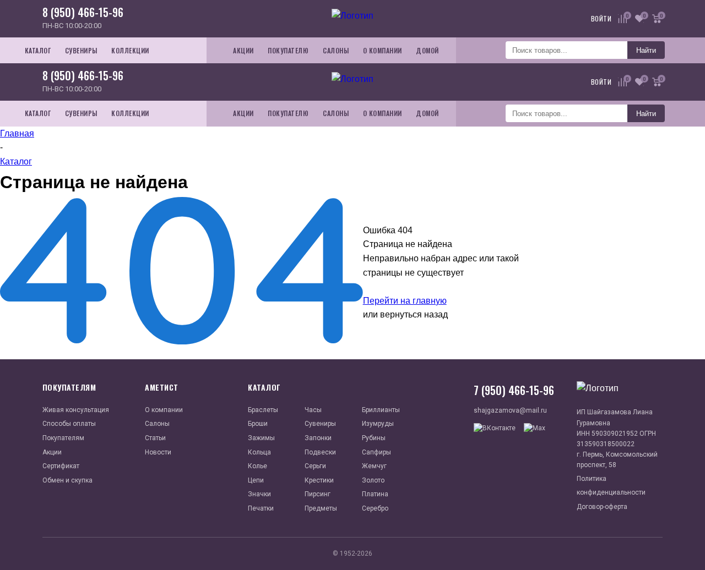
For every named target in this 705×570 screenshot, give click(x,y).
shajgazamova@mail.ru (510, 410)
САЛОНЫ (336, 50)
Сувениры (320, 424)
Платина (375, 494)
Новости (158, 452)
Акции (52, 452)
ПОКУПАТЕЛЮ (288, 50)
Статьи (155, 438)
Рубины (374, 438)
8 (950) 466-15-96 (82, 12)
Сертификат (60, 466)
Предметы (321, 508)
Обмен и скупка (67, 480)
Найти (646, 50)
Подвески (320, 452)
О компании (164, 410)
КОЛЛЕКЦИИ (130, 50)
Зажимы (261, 438)
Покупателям (63, 438)
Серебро (375, 508)
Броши (258, 424)
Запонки (318, 438)
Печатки (261, 508)
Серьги (315, 466)
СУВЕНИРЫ (81, 50)
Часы (313, 410)
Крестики (319, 480)
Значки (259, 494)
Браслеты (263, 410)
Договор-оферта (602, 507)
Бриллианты (381, 410)
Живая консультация (75, 410)
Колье (257, 466)
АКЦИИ (243, 50)
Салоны (157, 424)
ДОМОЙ (427, 50)
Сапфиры (376, 452)
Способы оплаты (69, 424)
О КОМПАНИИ (382, 50)
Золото (373, 480)
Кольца (259, 452)
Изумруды (378, 424)
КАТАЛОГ (38, 50)
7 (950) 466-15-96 (514, 390)
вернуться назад (414, 314)
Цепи (256, 480)
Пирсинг (317, 494)
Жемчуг (374, 466)
